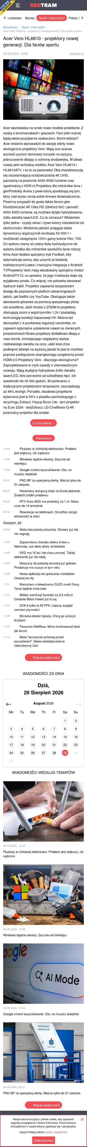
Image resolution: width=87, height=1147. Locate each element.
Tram (43, 5)
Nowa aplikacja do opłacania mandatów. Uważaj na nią (44, 575)
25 (22, 752)
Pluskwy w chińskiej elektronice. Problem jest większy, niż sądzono (45, 450)
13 (43, 736)
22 (65, 744)
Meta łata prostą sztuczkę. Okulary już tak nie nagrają (46, 531)
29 (65, 752)
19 (32, 744)
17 (11, 744)
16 (75, 736)
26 (32, 752)
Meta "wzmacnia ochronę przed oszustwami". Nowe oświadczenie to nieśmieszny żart (39, 641)
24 (11, 752)
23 (75, 744)
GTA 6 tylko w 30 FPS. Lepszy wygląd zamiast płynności (43, 607)
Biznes (30, 18)
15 (65, 736)
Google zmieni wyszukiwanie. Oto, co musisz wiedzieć (43, 471)
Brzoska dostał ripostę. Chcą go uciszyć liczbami (45, 618)
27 (43, 752)
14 (54, 736)
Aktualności (10, 27)
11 (22, 736)
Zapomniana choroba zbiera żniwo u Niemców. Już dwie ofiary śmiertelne (41, 544)
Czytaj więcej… (43, 423)
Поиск (82, 5)
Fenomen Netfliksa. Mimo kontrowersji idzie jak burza (47, 628)
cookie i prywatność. (56, 1132)
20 (43, 744)
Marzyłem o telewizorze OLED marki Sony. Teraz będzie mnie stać (47, 586)
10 (11, 736)
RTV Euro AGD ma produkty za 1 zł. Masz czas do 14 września (46, 503)
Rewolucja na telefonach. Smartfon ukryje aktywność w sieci (45, 514)
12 (32, 736)
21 (54, 744)
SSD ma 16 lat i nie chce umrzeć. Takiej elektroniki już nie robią (44, 554)
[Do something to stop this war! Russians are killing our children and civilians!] (7, 7)
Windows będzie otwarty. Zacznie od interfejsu (42, 461)
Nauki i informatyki (51, 18)
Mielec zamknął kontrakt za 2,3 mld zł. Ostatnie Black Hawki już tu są (43, 596)
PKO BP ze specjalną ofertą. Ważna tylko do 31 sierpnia (47, 482)
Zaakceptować (43, 1140)
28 (54, 752)
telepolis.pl (76, 53)
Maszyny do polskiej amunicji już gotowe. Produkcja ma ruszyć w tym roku (45, 565)
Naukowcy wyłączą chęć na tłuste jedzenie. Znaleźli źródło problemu (47, 492)
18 (22, 744)
